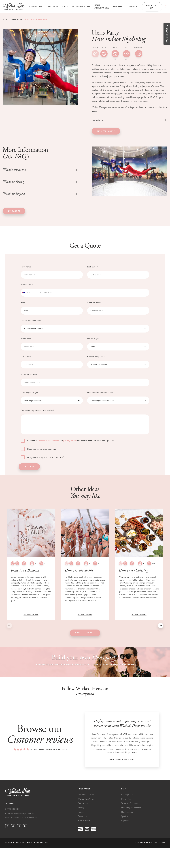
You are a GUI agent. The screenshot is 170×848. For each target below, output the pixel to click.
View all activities (85, 633)
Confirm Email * (95, 302)
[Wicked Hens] (13, 7)
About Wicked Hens (86, 794)
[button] (160, 625)
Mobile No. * (27, 284)
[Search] (166, 6)
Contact (132, 6)
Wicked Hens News (86, 798)
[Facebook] (7, 826)
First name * (26, 266)
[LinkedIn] (25, 826)
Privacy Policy (127, 798)
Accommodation (81, 6)
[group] (31, 564)
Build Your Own (152, 6)
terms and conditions (49, 440)
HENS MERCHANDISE (101, 6)
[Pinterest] (19, 826)
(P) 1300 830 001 (12, 809)
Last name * (92, 266)
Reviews (81, 811)
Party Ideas (16, 19)
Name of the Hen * (30, 374)
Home (5, 19)
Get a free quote (106, 131)
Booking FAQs (127, 794)
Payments (125, 820)
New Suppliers (127, 811)
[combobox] (26, 293)
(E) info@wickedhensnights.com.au (19, 813)
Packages (53, 6)
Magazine (118, 6)
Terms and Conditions (129, 803)
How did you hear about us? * (101, 392)
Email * (24, 302)
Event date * (26, 338)
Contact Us (14, 211)
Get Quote (29, 466)
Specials (124, 816)
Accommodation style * (32, 320)
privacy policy (69, 440)
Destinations (36, 6)
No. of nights (93, 338)
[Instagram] (13, 826)
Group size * (26, 356)
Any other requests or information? (37, 410)
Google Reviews (57, 749)
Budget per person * (96, 356)
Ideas (65, 6)
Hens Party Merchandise (131, 807)
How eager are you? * (31, 392)
